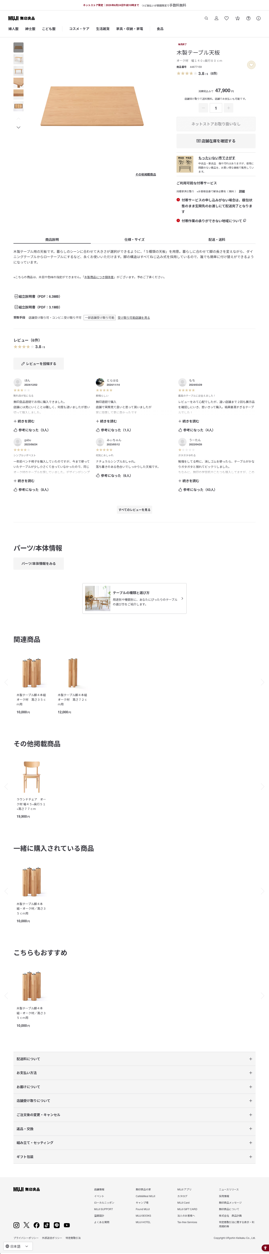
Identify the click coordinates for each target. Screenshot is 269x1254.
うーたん (195, 440)
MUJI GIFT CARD (187, 1209)
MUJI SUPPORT (103, 1209)
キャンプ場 (142, 1202)
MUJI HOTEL (143, 1222)
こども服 (48, 28)
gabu (27, 440)
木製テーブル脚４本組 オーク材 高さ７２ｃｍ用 (72, 699)
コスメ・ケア (79, 28)
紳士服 (30, 28)
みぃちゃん (114, 440)
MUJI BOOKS (143, 1215)
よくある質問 (101, 1222)
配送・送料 (216, 239)
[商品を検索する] (206, 18)
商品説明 (52, 239)
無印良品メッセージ (230, 1202)
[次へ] (265, 682)
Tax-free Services (187, 1222)
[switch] (251, 65)
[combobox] (18, 1246)
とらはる (113, 380)
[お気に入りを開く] (226, 18)
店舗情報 (99, 1189)
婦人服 (13, 28)
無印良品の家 (143, 1189)
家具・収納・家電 (129, 28)
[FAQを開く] (248, 18)
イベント (99, 1196)
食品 (160, 28)
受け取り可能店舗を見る (134, 317)
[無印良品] (26, 1189)
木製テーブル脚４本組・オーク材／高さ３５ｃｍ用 (31, 908)
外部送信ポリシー (52, 1238)
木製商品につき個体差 (99, 277)
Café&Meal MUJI (145, 1196)
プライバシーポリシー (26, 1238)
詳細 (242, 191)
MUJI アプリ (184, 1189)
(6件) (214, 73)
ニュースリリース (229, 1189)
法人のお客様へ (186, 1215)
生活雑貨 (102, 28)
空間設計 (99, 1215)
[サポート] (258, 18)
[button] (18, 119)
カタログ (182, 1196)
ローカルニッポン (104, 1202)
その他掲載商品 (145, 174)
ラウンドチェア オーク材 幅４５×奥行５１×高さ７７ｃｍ (31, 804)
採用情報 (224, 1196)
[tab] (18, 47)
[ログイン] (216, 18)
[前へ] (4, 682)
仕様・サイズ (134, 239)
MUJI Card (183, 1202)
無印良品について (229, 1209)
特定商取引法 (73, 1238)
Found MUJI (143, 1209)
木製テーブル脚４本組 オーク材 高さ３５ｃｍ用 (31, 699)
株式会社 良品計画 (230, 1215)
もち (192, 380)
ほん (27, 380)
